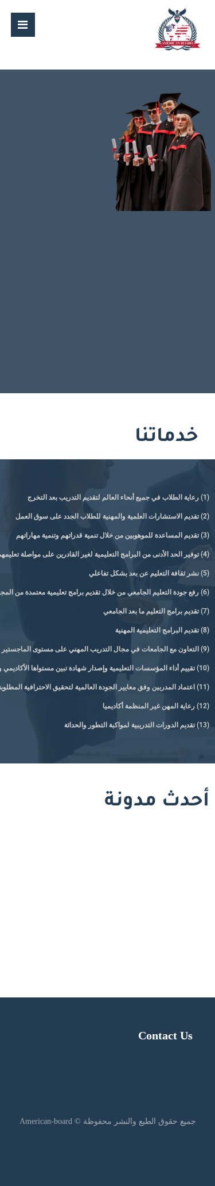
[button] (23, 25)
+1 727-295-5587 (126, 898)
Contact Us (165, 1035)
